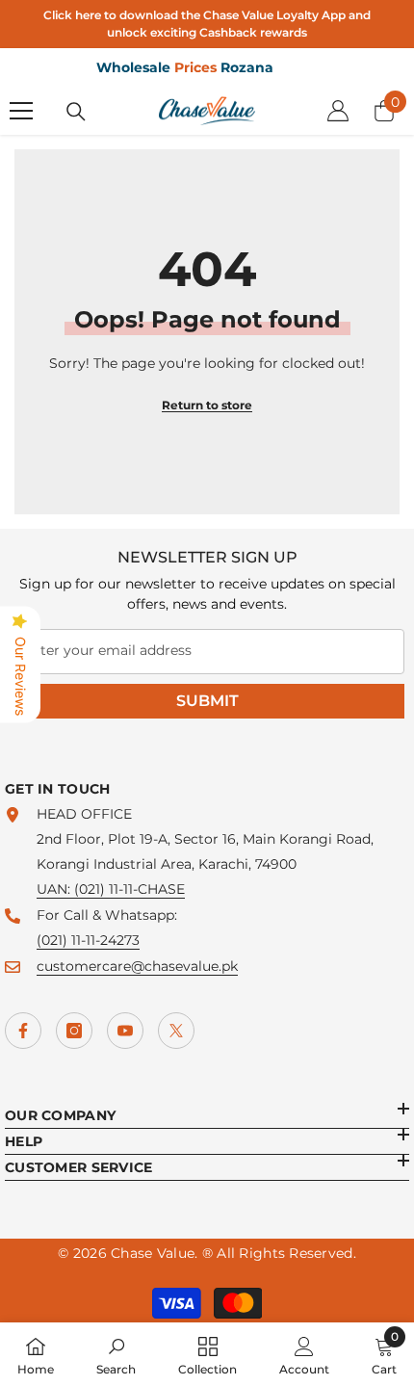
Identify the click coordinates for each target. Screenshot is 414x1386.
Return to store (207, 405)
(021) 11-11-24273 (88, 940)
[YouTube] (125, 1030)
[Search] (76, 111)
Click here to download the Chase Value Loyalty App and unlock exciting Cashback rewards (207, 23)
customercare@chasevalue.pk (137, 966)
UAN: (55, 889)
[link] (116, 1354)
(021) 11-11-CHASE (129, 889)
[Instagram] (74, 1030)
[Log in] (338, 110)
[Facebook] (23, 1030)
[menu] (21, 110)
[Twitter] (176, 1030)
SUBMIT (207, 701)
